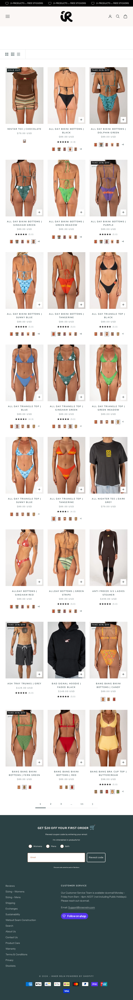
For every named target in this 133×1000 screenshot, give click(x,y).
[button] (24, 141)
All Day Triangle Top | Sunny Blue (24, 500)
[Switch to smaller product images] (12, 54)
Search (9, 925)
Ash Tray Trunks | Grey (24, 683)
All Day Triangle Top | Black (108, 316)
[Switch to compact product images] (18, 54)
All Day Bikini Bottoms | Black (66, 131)
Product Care (13, 943)
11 (82, 804)
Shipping (10, 902)
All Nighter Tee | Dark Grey (108, 500)
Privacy (9, 960)
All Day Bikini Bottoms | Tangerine (66, 316)
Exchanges (12, 908)
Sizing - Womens (15, 891)
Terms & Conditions (16, 954)
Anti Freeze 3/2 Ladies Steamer (108, 593)
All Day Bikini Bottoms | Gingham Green (24, 223)
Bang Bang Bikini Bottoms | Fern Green (24, 773)
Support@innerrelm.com (81, 907)
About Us (11, 931)
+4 (81, 149)
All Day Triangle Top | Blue (24, 408)
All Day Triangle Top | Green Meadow (108, 408)
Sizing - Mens (13, 897)
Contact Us (12, 937)
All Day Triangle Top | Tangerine (66, 500)
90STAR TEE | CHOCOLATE (24, 129)
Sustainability (13, 914)
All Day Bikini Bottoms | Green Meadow (66, 223)
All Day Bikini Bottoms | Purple (108, 223)
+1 (123, 333)
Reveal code (96, 857)
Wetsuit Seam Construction (21, 920)
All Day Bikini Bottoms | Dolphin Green (108, 131)
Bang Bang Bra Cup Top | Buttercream (108, 773)
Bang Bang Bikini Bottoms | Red (66, 773)
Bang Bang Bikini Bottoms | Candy (108, 685)
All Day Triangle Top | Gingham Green (66, 408)
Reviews (10, 885)
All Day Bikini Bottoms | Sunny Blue (24, 316)
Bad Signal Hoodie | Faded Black (66, 685)
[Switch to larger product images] (6, 54)
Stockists (11, 965)
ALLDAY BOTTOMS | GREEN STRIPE (66, 593)
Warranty (11, 948)
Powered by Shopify (80, 976)
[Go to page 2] (92, 804)
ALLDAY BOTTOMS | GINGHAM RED (24, 593)
